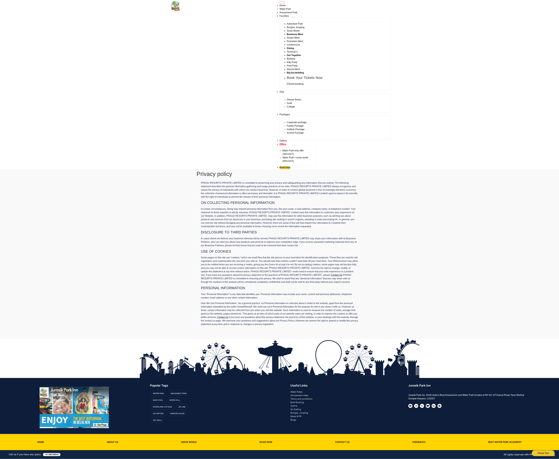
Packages (285, 114)
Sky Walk (157, 420)
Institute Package (296, 129)
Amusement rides (299, 395)
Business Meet (295, 34)
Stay (282, 92)
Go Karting (295, 409)
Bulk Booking (297, 402)
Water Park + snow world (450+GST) (295, 159)
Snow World (293, 31)
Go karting (158, 414)
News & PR (295, 416)
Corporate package (297, 122)
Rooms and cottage (162, 407)
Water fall (174, 400)
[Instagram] (416, 406)
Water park (158, 393)
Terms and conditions (301, 398)
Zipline (293, 405)
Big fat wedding (295, 72)
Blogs (293, 419)
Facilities (284, 16)
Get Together (294, 55)
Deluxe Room (294, 99)
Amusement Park (288, 12)
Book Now (285, 167)
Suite (289, 103)
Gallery (283, 140)
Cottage (291, 106)
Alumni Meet (293, 69)
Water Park (285, 9)
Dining (290, 48)
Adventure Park (295, 24)
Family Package (295, 126)
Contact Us (342, 442)
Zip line (181, 407)
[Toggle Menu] (282, 2)
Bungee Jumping (295, 27)
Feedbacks (419, 442)
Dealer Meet (293, 38)
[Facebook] (410, 406)
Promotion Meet (295, 41)
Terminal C (292, 51)
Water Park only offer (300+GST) (293, 152)
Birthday (291, 58)
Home (283, 5)
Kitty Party (292, 62)
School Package (295, 133)
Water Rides (296, 391)
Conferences (293, 45)
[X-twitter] (422, 406)
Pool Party (292, 65)
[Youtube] (428, 406)
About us (112, 442)
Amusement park (178, 393)
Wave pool (158, 400)
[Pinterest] (439, 406)
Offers (283, 144)
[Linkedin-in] (434, 406)
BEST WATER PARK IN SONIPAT (505, 442)
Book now (266, 442)
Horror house (177, 414)
